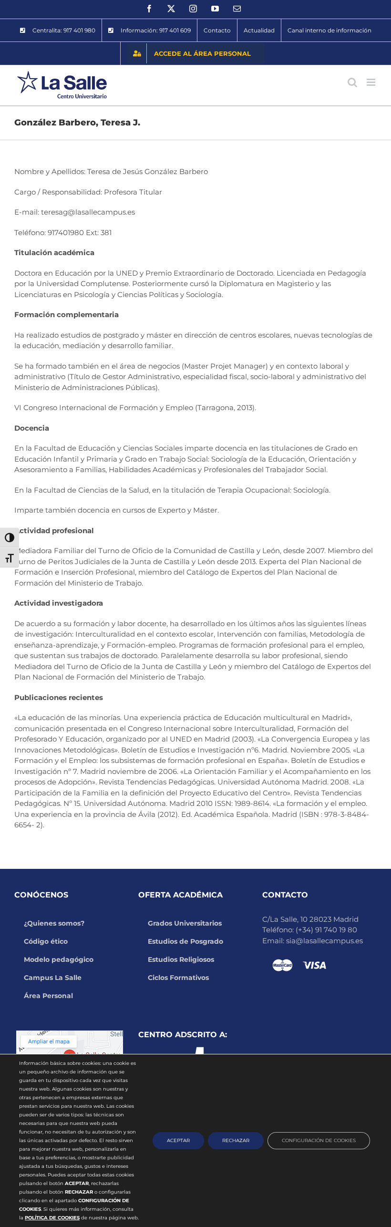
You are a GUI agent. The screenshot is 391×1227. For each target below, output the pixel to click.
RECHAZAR (235, 1140)
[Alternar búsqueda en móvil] (352, 82)
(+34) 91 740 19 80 (326, 929)
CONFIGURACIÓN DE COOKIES (319, 1140)
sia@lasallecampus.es (324, 940)
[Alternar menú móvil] (372, 82)
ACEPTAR (178, 1140)
